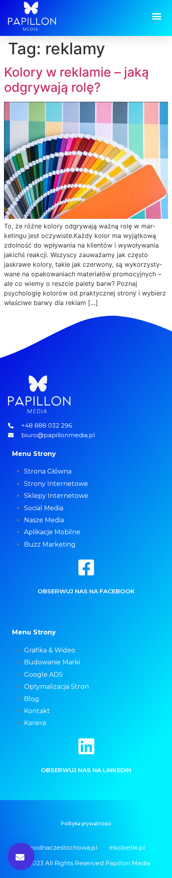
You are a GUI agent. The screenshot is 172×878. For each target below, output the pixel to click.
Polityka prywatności (86, 823)
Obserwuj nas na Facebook (86, 591)
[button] (156, 16)
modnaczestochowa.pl (62, 847)
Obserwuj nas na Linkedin (86, 770)
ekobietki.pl (127, 847)
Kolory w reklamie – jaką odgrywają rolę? (76, 79)
